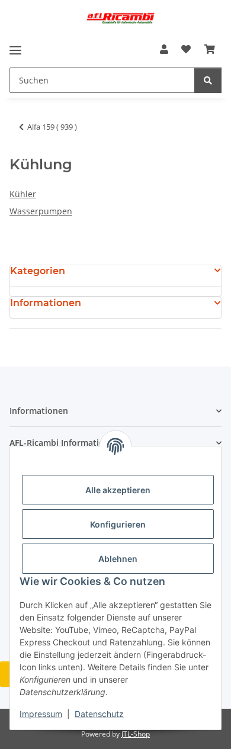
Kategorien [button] (37, 271)
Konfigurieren (118, 524)
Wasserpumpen (40, 211)
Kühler (22, 194)
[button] (164, 49)
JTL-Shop (135, 734)
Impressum (41, 714)
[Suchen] (208, 80)
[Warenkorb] (210, 49)
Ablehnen (117, 559)
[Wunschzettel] (186, 49)
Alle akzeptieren (117, 490)
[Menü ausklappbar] (15, 50)
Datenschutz (99, 714)
